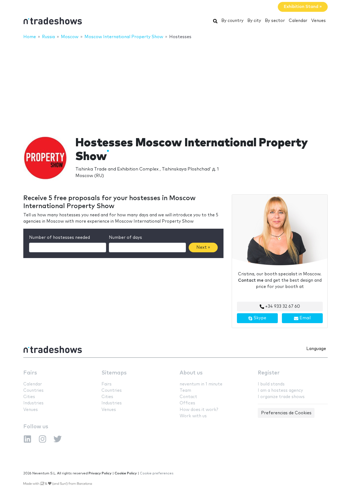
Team (185, 390)
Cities (29, 397)
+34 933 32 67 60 (282, 306)
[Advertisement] (175, 84)
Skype (259, 318)
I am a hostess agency (280, 390)
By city (254, 21)
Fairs (30, 373)
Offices (187, 403)
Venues (318, 21)
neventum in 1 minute (201, 384)
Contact (188, 397)
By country (232, 21)
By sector (275, 21)
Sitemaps (114, 373)
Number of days (125, 238)
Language (316, 349)
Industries (33, 403)
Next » (203, 247)
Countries (33, 390)
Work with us (193, 416)
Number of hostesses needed (59, 238)
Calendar (298, 21)
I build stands (271, 384)
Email (304, 318)
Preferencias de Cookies (286, 413)
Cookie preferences (157, 473)
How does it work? (199, 410)
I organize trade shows (281, 397)
